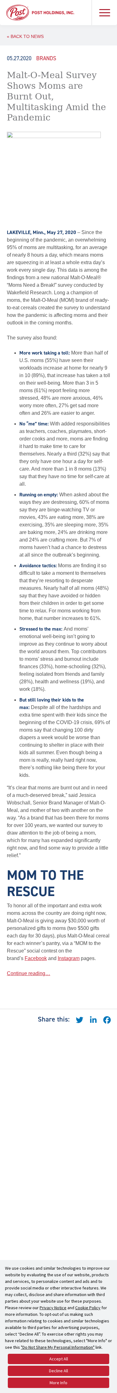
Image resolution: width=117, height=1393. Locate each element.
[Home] (40, 12)
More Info (58, 1382)
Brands (46, 58)
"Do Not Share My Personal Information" (58, 1347)
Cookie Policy (87, 1307)
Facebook (36, 958)
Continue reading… (28, 973)
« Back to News (25, 36)
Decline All (58, 1371)
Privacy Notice (53, 1307)
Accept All (58, 1359)
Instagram (69, 958)
